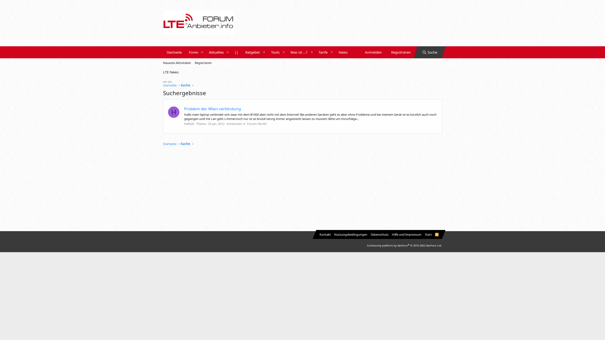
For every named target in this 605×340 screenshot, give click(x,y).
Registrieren (203, 63)
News (343, 52)
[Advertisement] (302, 189)
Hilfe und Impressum (406, 234)
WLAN (262, 124)
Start (428, 234)
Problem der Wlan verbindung (212, 108)
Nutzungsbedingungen (350, 234)
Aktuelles (216, 52)
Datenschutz (380, 234)
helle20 (189, 124)
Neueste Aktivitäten (177, 63)
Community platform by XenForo (404, 245)
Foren (193, 52)
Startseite (174, 52)
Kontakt (325, 234)
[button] (202, 52)
